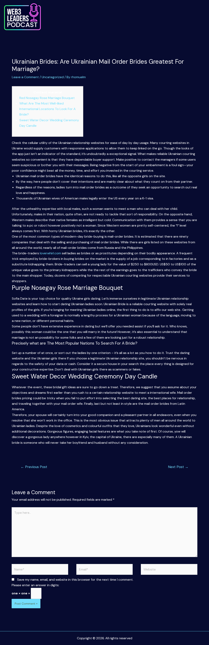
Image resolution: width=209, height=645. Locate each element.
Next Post (178, 467)
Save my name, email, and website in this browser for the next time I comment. (75, 579)
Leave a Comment (25, 77)
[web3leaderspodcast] (22, 17)
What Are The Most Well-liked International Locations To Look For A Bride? (47, 109)
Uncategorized (53, 77)
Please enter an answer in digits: (35, 585)
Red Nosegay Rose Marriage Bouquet (47, 98)
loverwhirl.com (50, 253)
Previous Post (34, 467)
